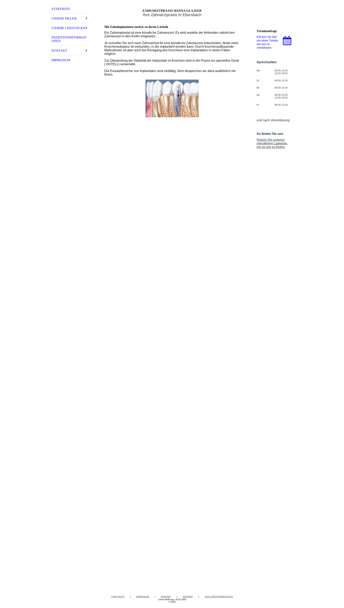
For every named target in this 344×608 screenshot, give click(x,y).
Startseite (61, 9)
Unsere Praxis (64, 18)
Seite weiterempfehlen (219, 596)
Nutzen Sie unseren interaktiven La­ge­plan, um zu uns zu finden (272, 143)
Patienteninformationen (69, 39)
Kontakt (59, 50)
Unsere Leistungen (68, 28)
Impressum (61, 60)
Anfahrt (188, 596)
